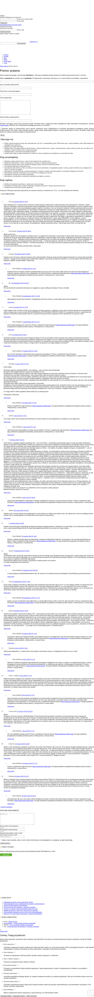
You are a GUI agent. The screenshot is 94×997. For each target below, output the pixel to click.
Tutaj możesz (4, 125)
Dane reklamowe (9, 952)
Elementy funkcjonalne (10, 973)
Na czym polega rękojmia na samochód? (21, 925)
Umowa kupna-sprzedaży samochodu (25, 923)
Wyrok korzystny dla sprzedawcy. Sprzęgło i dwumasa (19, 907)
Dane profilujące (9, 989)
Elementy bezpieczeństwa (11, 981)
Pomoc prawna (12, 921)
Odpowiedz (7, 226)
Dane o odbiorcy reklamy (11, 959)
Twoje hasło (20, 21)
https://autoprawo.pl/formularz (80, 273)
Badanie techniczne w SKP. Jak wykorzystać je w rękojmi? (21, 910)
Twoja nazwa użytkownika (25, 19)
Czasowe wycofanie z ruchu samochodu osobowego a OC (21, 909)
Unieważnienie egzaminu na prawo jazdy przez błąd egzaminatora (23, 912)
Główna (6, 54)
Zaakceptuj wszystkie (19, 996)
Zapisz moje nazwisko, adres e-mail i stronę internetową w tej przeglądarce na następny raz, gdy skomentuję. (37, 840)
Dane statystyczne (9, 944)
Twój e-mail (20, 30)
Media (5, 59)
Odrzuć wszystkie (31, 996)
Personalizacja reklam (10, 965)
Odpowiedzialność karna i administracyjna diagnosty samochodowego (24, 904)
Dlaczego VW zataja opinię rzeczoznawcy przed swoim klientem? (23, 914)
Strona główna (4, 66)
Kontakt (6, 56)
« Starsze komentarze (6, 807)
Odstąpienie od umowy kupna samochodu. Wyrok (18, 902)
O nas (5, 63)
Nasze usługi (7, 61)
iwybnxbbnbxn (8, 923)
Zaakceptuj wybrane (6, 996)
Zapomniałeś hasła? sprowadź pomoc (11, 25)
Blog (5, 58)
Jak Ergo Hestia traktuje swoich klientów (15, 905)
